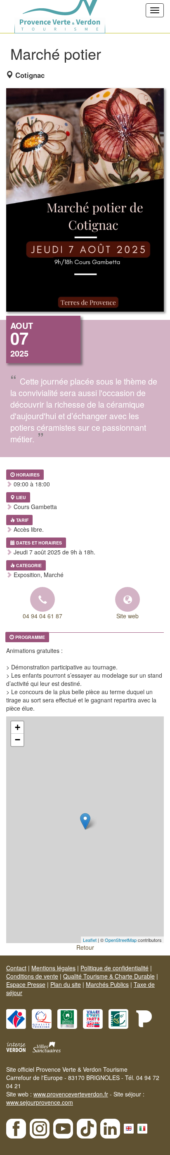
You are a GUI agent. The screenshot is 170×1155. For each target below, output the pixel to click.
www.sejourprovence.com (39, 1102)
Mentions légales (53, 968)
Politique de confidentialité (114, 968)
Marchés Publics (107, 984)
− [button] (17, 740)
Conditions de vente (32, 976)
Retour (85, 947)
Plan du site (65, 984)
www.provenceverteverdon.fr (70, 1094)
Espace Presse (25, 984)
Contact (16, 968)
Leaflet (90, 940)
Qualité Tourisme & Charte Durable (109, 976)
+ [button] (17, 727)
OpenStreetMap (121, 940)
